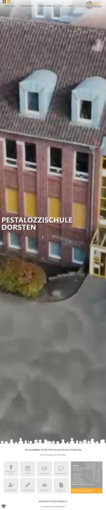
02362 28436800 (80, 482)
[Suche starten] (9, 1)
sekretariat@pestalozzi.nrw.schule (84, 484)
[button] (4, 1)
